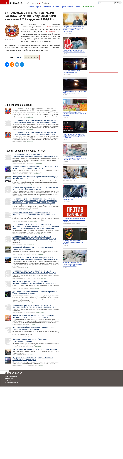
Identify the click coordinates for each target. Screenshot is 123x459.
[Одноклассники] (12, 64)
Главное (30, 7)
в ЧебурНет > (88, 7)
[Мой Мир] (22, 64)
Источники (47, 7)
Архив (38, 7)
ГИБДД (19, 57)
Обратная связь (9, 378)
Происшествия (67, 7)
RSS (16, 382)
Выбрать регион (9, 380)
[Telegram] (17, 64)
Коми (49, 27)
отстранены (50, 32)
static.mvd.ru (11, 39)
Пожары (78, 7)
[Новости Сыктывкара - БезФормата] (11, 2)
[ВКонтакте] (7, 64)
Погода (56, 7)
